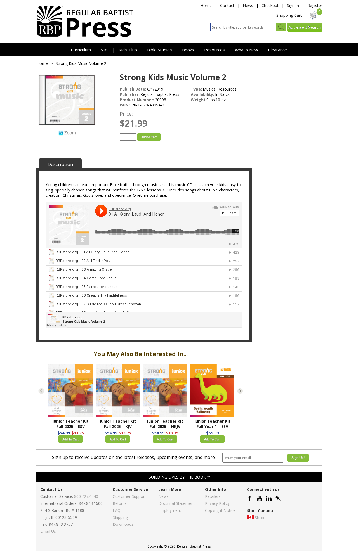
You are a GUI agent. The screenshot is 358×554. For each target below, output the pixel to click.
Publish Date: (133, 89)
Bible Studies (159, 50)
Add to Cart (149, 137)
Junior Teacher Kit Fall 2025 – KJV (118, 423)
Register (314, 5)
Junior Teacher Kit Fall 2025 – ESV (70, 423)
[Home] (85, 36)
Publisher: (130, 94)
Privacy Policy (217, 503)
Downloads (123, 524)
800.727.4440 (86, 496)
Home (206, 5)
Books (188, 50)
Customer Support (129, 496)
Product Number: (137, 99)
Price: (126, 113)
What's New (247, 50)
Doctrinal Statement (176, 503)
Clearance (277, 50)
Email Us (48, 531)
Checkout (270, 5)
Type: (196, 89)
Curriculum (81, 50)
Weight (198, 99)
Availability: (202, 94)
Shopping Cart (289, 15)
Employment (169, 510)
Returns (120, 503)
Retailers (213, 496)
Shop (259, 517)
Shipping (120, 517)
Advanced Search (304, 27)
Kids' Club (128, 50)
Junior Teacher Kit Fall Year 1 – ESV (212, 423)
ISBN (124, 105)
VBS (105, 50)
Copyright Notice (220, 510)
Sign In (293, 5)
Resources (215, 50)
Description (60, 164)
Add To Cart (70, 439)
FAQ (117, 510)
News (248, 5)
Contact (227, 5)
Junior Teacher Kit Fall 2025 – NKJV (165, 423)
